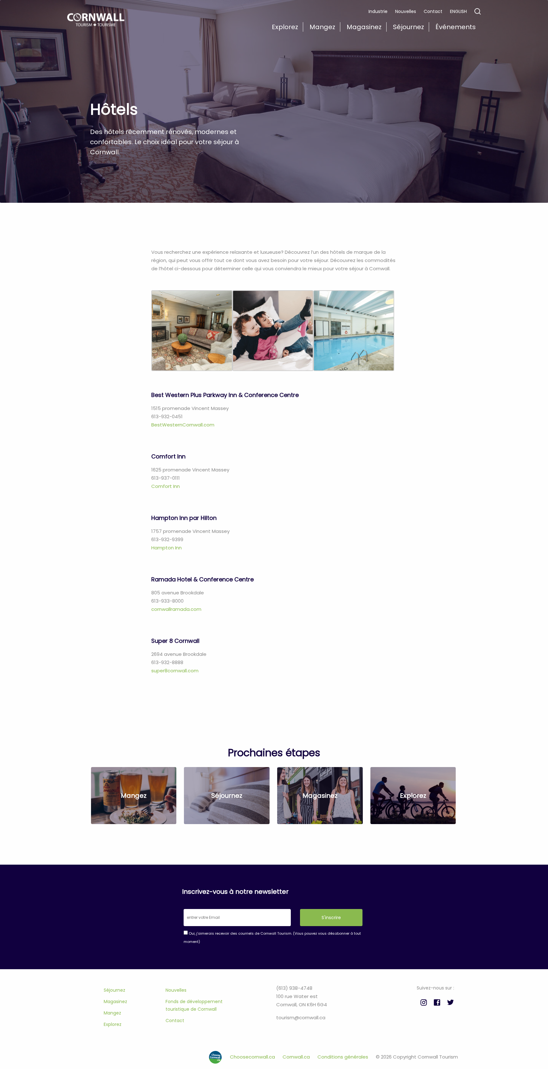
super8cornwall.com (175, 670)
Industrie (378, 11)
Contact (433, 11)
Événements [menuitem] (455, 26)
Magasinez (115, 1001)
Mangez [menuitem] (322, 26)
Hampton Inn (166, 547)
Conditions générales (343, 1056)
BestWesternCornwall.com (182, 424)
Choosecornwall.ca (253, 1056)
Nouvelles (405, 11)
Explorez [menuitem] (285, 26)
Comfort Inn (166, 486)
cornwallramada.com (176, 609)
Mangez (112, 1013)
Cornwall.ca (297, 1056)
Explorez (112, 1024)
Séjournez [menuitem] (408, 26)
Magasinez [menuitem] (364, 26)
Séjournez (114, 990)
